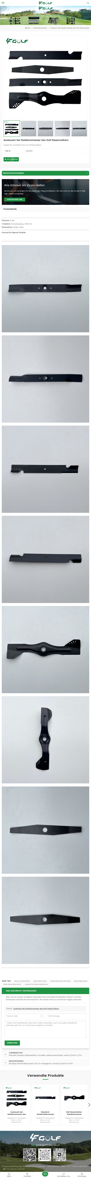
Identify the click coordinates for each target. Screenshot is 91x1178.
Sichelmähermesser (40, 28)
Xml (68, 1166)
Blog (63, 1166)
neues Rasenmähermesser (12, 984)
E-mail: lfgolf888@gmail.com (48, 1145)
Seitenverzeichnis (53, 1166)
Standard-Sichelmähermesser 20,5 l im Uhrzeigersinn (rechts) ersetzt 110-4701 (45, 1113)
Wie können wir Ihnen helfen (24, 185)
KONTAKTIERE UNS (14, 199)
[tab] (10, 209)
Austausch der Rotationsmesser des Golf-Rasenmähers (36, 1008)
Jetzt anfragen (12, 159)
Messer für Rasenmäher (22, 981)
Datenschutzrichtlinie (80, 1166)
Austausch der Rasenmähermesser (36, 984)
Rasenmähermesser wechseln (60, 981)
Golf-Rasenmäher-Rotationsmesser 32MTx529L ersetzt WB (74, 1113)
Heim (28, 28)
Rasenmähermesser (40, 981)
